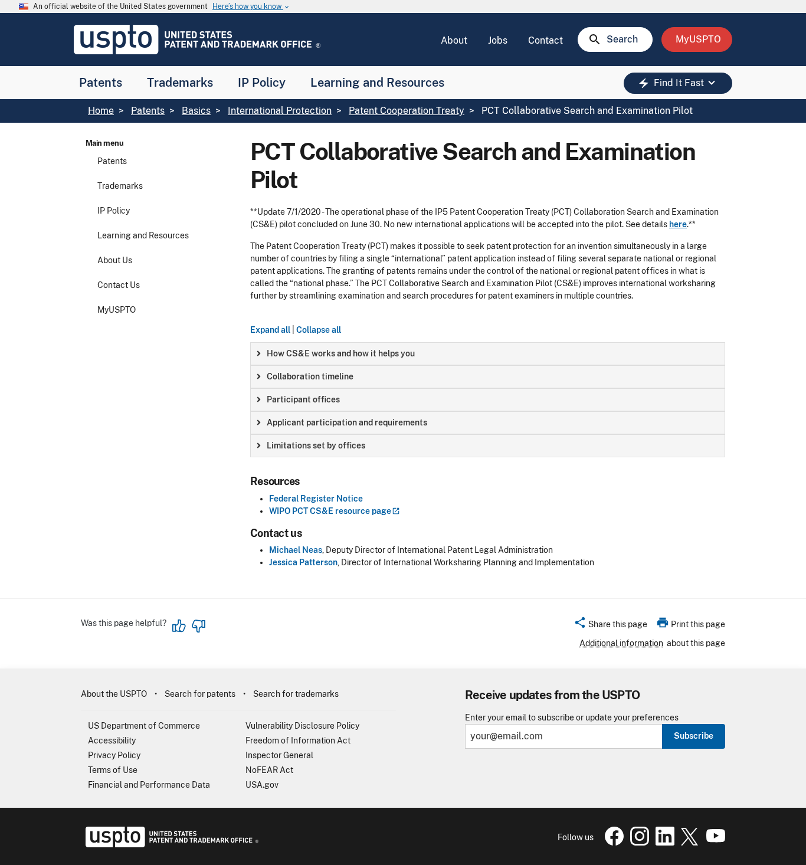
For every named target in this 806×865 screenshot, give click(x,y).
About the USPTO (114, 694)
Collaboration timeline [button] (310, 376)
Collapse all (318, 330)
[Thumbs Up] (179, 626)
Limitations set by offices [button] (316, 445)
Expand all (270, 330)
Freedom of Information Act (297, 740)
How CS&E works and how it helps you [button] (341, 353)
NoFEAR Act (269, 770)
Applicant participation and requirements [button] (347, 422)
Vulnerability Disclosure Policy (302, 725)
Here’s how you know (251, 7)
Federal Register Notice (316, 498)
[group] (487, 353)
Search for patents (200, 694)
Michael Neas (295, 550)
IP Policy (262, 83)
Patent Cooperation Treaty (406, 110)
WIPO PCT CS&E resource (330, 511)
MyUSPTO (116, 309)
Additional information (621, 643)
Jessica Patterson (303, 562)
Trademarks (180, 83)
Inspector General (279, 755)
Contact (545, 40)
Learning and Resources (377, 83)
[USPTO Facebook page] (612, 842)
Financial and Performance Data (149, 784)
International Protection (280, 110)
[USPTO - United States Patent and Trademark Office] (169, 844)
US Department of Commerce (144, 725)
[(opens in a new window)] (637, 842)
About (454, 40)
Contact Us (118, 285)
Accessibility (112, 740)
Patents (100, 83)
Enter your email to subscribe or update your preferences (572, 717)
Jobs (497, 40)
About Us (114, 260)
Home (101, 110)
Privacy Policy (114, 755)
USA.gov (262, 784)
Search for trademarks (296, 694)
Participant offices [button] (303, 399)
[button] (610, 626)
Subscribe (693, 736)
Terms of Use (112, 770)
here (678, 224)
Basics (196, 110)
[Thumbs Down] (198, 626)
